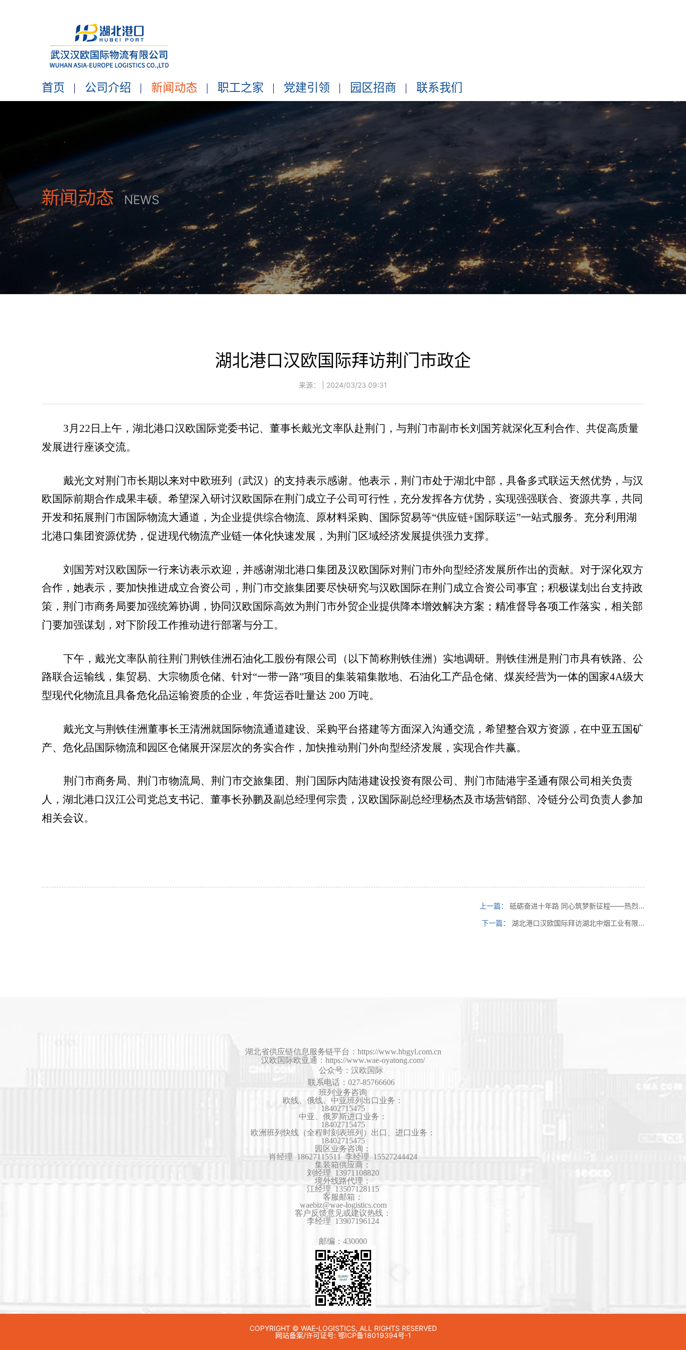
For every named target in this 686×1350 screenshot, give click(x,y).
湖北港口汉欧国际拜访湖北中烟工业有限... (578, 923)
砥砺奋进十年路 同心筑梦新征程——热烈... (577, 906)
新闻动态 (174, 87)
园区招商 (373, 87)
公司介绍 (108, 87)
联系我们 (439, 87)
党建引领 (307, 87)
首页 (53, 87)
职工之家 (240, 87)
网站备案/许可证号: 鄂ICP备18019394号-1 (343, 1335)
